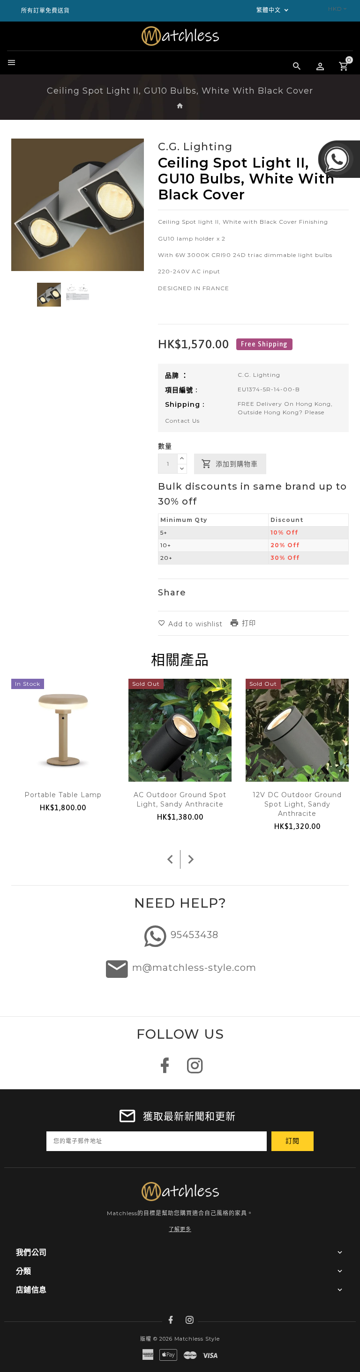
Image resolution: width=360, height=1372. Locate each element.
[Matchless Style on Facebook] (164, 1070)
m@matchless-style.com (194, 967)
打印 (249, 623)
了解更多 (180, 1229)
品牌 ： (176, 375)
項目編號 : (181, 390)
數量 (165, 446)
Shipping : (184, 404)
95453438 (194, 934)
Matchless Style (197, 1338)
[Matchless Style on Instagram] (195, 1070)
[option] (49, 295)
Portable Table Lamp (63, 795)
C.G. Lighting (259, 374)
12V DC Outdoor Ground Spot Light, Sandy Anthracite (297, 804)
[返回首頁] (180, 106)
